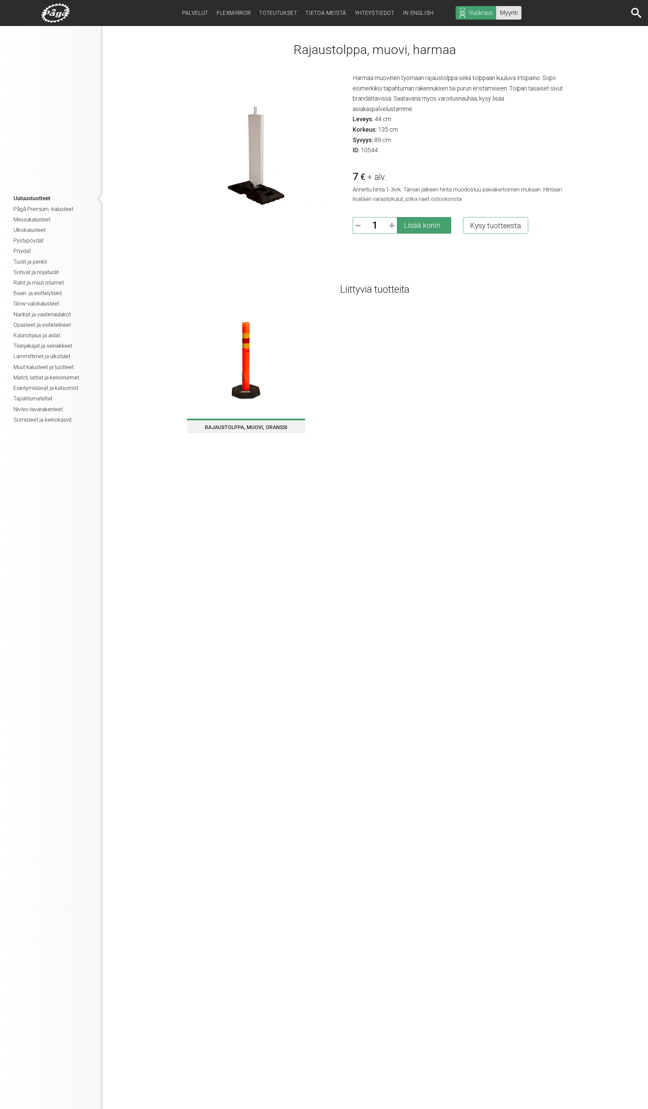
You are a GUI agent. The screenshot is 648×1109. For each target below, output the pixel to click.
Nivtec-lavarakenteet (38, 409)
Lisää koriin (422, 225)
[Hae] (637, 12)
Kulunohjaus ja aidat (37, 335)
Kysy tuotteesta (495, 225)
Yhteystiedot (375, 13)
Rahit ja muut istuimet (39, 283)
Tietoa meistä (325, 13)
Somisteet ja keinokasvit (43, 420)
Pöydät (22, 251)
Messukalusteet (32, 219)
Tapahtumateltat (33, 398)
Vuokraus (481, 12)
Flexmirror (234, 13)
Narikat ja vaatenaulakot (42, 314)
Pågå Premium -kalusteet (43, 209)
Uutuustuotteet (32, 198)
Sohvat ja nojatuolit (36, 272)
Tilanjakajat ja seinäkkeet (43, 346)
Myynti (509, 12)
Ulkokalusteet (30, 230)
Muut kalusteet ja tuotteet (44, 367)
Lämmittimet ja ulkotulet (42, 356)
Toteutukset (278, 13)
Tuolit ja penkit (30, 262)
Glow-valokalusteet (36, 303)
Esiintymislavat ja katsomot (46, 388)
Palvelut (195, 13)
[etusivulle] (56, 13)
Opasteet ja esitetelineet (42, 325)
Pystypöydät (29, 240)
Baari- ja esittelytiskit (38, 293)
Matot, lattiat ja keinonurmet (46, 377)
